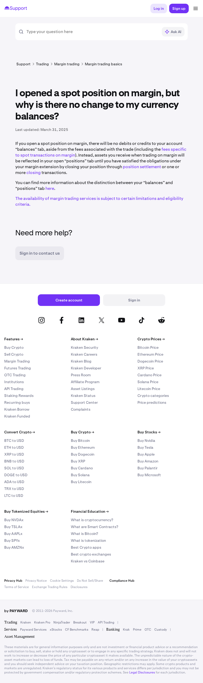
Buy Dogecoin (82, 454)
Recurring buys (17, 402)
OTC (148, 629)
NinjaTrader (61, 622)
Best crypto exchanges (91, 554)
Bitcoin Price (148, 347)
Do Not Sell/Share (90, 581)
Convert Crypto (19, 432)
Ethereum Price (150, 354)
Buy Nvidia (146, 440)
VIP (92, 622)
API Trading (14, 388)
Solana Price (147, 381)
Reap (95, 629)
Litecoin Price (148, 388)
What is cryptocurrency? (92, 519)
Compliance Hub (121, 581)
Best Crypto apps (86, 547)
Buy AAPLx (13, 533)
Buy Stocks (148, 432)
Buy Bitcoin (80, 440)
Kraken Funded (17, 416)
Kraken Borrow (16, 409)
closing (33, 172)
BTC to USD (14, 440)
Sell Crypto (13, 354)
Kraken (25, 622)
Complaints (80, 409)
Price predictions (151, 402)
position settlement (142, 166)
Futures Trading (17, 368)
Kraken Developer (86, 368)
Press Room (81, 375)
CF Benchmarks (76, 629)
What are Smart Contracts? (94, 526)
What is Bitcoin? (84, 533)
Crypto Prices (151, 339)
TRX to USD (14, 488)
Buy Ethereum (83, 447)
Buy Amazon (147, 461)
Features (13, 339)
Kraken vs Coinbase (87, 561)
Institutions (14, 381)
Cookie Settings (62, 581)
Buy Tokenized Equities (26, 511)
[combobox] (92, 32)
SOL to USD (14, 468)
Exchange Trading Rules (49, 587)
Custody (160, 629)
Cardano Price (149, 375)
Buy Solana (80, 475)
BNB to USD (14, 461)
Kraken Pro (42, 622)
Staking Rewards (19, 395)
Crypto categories (153, 395)
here (49, 188)
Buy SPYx (12, 540)
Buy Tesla (145, 447)
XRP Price (145, 368)
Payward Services (33, 629)
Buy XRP (78, 461)
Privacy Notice (36, 581)
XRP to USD (14, 454)
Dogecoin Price (150, 361)
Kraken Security (84, 347)
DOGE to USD (15, 475)
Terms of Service (16, 587)
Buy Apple (146, 454)
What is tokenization (88, 540)
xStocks (56, 629)
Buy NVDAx (14, 519)
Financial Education (90, 511)
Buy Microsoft (149, 475)
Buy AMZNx (14, 547)
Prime (137, 629)
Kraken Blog (81, 361)
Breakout (80, 622)
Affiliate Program (85, 381)
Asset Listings (83, 388)
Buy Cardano (82, 468)
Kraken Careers (84, 354)
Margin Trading (17, 361)
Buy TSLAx (13, 526)
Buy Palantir (147, 468)
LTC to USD (13, 495)
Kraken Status (83, 395)
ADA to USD (14, 481)
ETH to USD (14, 447)
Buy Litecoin (81, 481)
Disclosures (79, 587)
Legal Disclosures (142, 672)
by (16, 610)
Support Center (84, 402)
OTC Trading (15, 375)
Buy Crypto (14, 347)
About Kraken (84, 339)
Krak (126, 629)
